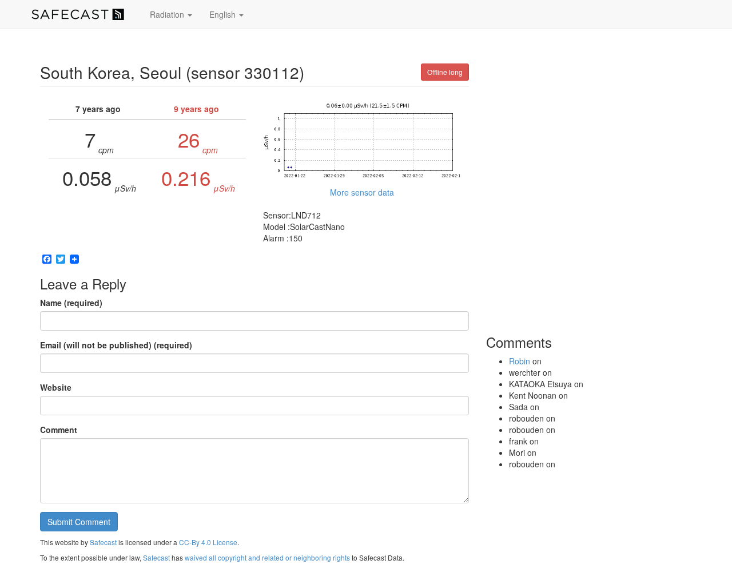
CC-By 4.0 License (208, 542)
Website (55, 387)
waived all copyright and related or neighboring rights (267, 557)
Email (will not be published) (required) (116, 345)
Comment (58, 429)
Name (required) (71, 302)
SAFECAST (77, 14)
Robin (519, 361)
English (223, 14)
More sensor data (362, 192)
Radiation (168, 14)
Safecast (103, 542)
